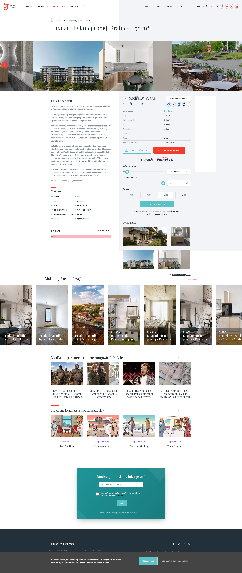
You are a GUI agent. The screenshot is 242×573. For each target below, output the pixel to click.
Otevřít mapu (105, 230)
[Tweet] (174, 104)
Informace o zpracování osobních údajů (92, 563)
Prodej (29, 6)
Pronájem (43, 6)
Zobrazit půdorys (138, 150)
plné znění (119, 495)
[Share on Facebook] (169, 104)
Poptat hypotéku (157, 204)
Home (53, 19)
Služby (169, 6)
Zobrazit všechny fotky (181, 275)
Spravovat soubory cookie (175, 561)
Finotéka (74, 6)
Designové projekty (95, 550)
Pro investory (59, 6)
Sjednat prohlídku (171, 150)
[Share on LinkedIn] (179, 104)
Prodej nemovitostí (59, 550)
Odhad (145, 6)
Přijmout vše (148, 561)
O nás (157, 6)
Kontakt (180, 6)
